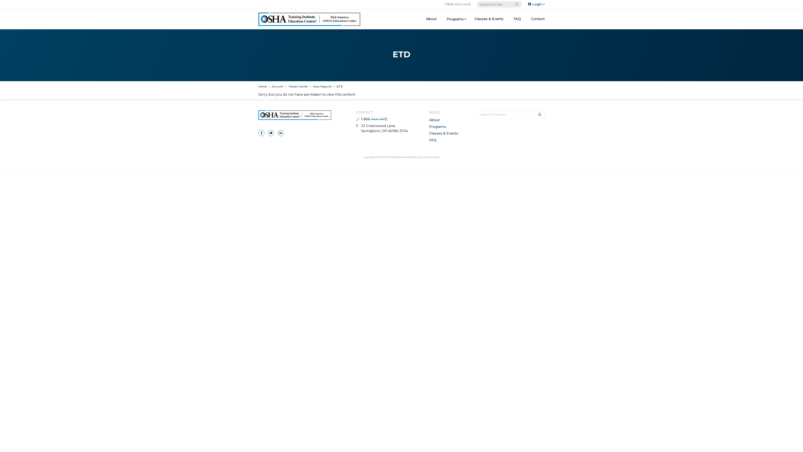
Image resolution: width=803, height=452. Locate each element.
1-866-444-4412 (457, 4)
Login (537, 4)
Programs (455, 19)
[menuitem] (431, 19)
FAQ (517, 19)
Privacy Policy (431, 157)
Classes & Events (489, 19)
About (431, 19)
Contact (538, 19)
